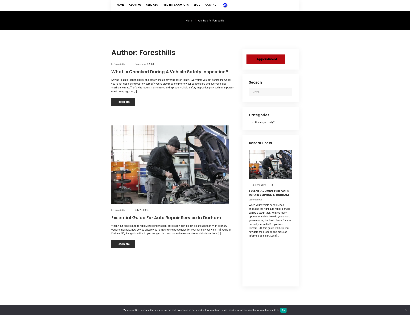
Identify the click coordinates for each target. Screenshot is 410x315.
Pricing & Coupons (176, 4)
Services (152, 4)
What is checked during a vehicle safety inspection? (169, 72)
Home (120, 4)
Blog (197, 4)
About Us (135, 4)
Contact (211, 4)
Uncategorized (263, 122)
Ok (283, 310)
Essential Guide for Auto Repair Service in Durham (166, 218)
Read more (123, 101)
